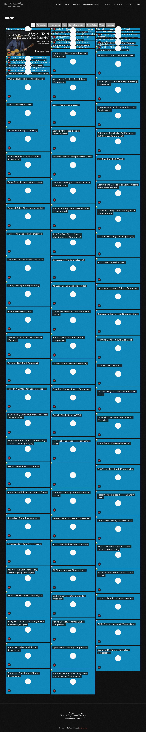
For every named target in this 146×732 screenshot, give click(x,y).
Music (67, 4)
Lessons (107, 4)
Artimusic (83, 728)
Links (138, 4)
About (58, 4)
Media (75, 4)
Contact (129, 4)
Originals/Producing (91, 4)
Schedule (118, 4)
